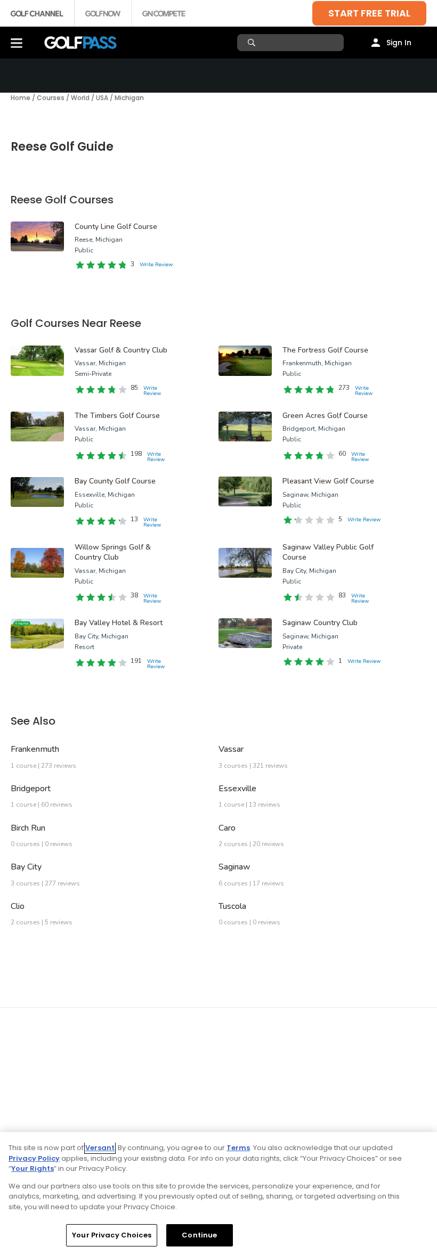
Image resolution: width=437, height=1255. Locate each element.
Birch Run (28, 828)
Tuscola (232, 906)
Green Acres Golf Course (325, 416)
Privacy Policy (34, 1158)
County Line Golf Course (116, 227)
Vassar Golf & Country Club (121, 350)
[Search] (253, 42)
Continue (199, 1235)
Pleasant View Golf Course (328, 481)
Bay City (26, 867)
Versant (100, 1148)
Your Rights (32, 1168)
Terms (238, 1148)
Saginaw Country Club (320, 623)
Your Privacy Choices (111, 1235)
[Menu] (16, 43)
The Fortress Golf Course (325, 350)
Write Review (156, 264)
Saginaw (234, 867)
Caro (227, 828)
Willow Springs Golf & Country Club (113, 552)
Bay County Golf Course (115, 481)
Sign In (398, 42)
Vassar (231, 749)
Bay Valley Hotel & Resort (119, 623)
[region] (218, 1193)
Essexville (237, 788)
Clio (18, 906)
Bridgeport (31, 788)
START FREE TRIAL (369, 13)
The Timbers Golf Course (117, 416)
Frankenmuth (35, 749)
